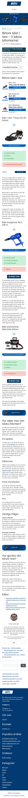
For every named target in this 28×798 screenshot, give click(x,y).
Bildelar (4, 770)
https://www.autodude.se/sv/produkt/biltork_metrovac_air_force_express (16, 600)
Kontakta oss (6, 728)
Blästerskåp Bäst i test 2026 (10, 676)
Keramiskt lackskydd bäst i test (11, 741)
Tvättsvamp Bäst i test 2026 (10, 674)
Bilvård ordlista (6, 757)
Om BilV (4, 719)
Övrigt (4, 777)
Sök (23, 665)
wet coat (17, 295)
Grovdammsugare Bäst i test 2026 (12, 679)
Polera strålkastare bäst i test (10, 743)
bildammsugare (6, 470)
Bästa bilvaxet (6, 748)
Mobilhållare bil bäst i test (9, 738)
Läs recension (12, 89)
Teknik (4, 780)
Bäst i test (4, 28)
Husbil (4, 772)
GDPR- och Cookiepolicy (14, 793)
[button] (19, 67)
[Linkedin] (14, 642)
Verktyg (4, 787)
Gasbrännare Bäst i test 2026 (10, 681)
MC (3, 775)
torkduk (12, 444)
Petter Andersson (17, 48)
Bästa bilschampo (7, 746)
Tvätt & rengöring (16, 648)
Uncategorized (6, 785)
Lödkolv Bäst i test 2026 (9, 683)
